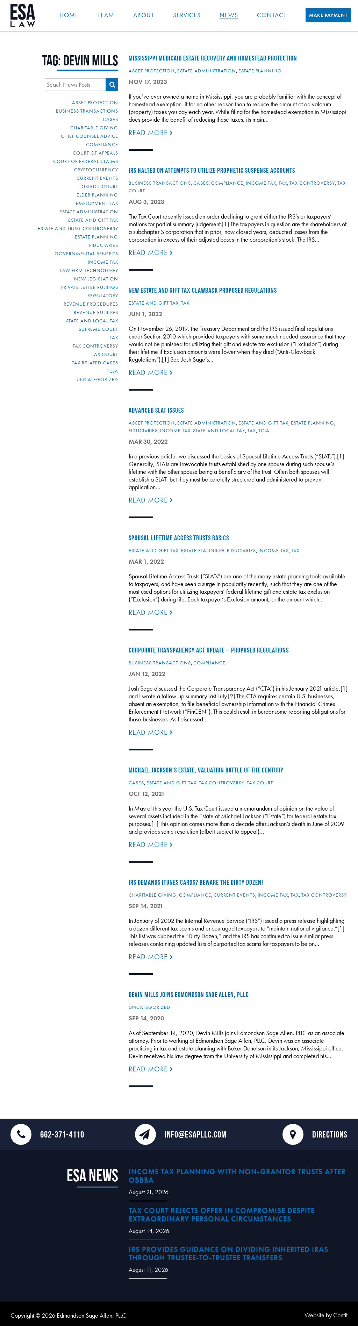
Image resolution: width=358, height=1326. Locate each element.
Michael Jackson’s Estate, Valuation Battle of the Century (206, 770)
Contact (272, 15)
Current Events (97, 178)
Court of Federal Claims (85, 161)
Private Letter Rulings (89, 287)
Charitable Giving (94, 127)
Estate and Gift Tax (93, 220)
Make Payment (328, 15)
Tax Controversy (95, 346)
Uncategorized (97, 379)
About (143, 15)
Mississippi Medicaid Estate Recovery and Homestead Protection (213, 58)
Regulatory (102, 295)
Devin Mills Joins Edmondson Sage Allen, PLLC (189, 994)
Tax (114, 337)
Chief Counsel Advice (89, 136)
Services (187, 15)
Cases (110, 119)
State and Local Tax (92, 321)
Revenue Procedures (91, 304)
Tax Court (105, 354)
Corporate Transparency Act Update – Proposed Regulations (209, 650)
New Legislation (96, 279)
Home (69, 15)
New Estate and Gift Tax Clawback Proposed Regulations (203, 290)
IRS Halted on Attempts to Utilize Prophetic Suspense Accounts (212, 170)
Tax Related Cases (95, 362)
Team (106, 15)
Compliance (102, 144)
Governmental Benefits (86, 253)
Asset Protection (95, 102)
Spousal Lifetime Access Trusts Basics (179, 538)
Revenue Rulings (96, 312)
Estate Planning (96, 237)
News (229, 15)
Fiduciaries (103, 245)
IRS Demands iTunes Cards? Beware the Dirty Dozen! (196, 882)
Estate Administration (88, 211)
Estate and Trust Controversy (78, 228)
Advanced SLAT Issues (156, 410)
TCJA (112, 371)
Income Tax (103, 262)
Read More (149, 132)
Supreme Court (98, 329)
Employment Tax (97, 203)
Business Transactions (87, 111)
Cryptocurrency (96, 169)
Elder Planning (97, 195)
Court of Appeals (95, 153)
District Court (99, 186)
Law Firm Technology (89, 270)
